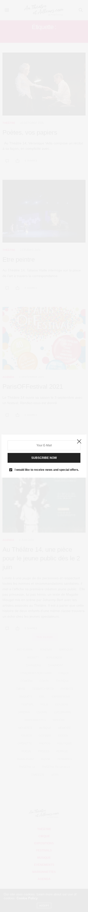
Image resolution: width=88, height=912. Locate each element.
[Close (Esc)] (79, 442)
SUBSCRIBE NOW (44, 458)
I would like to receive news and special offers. (47, 469)
